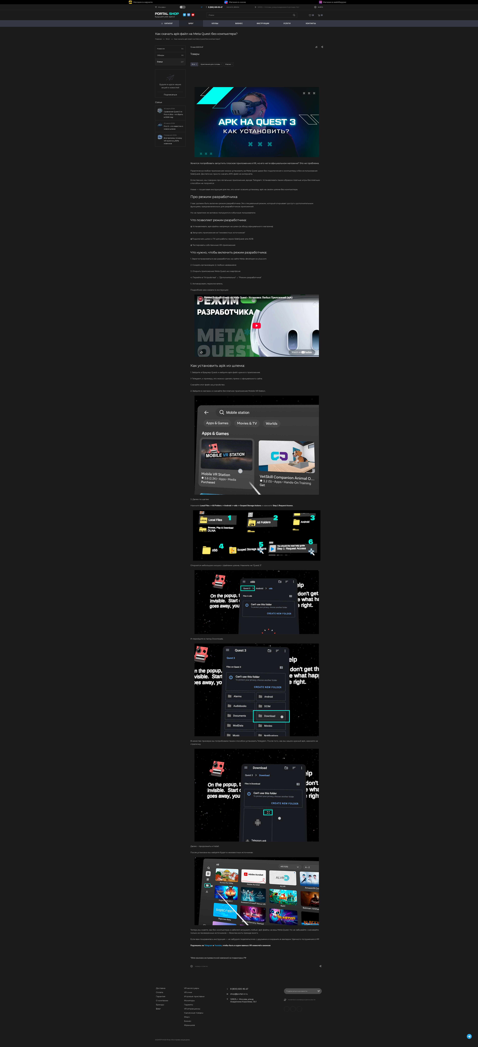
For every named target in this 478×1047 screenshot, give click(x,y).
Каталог (169, 23)
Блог (191, 23)
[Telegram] (202, 7)
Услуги (287, 23)
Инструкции (263, 23)
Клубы (215, 23)
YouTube (299, 1009)
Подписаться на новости (296, 991)
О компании (162, 1000)
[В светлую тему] (183, 7)
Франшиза (189, 1025)
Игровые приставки (194, 996)
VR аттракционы (192, 1009)
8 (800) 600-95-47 (215, 7)
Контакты (311, 23)
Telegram (293, 1009)
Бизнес (187, 1021)
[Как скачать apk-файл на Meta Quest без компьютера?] (256, 122)
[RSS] (316, 47)
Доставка (160, 988)
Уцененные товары (193, 1013)
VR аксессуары (191, 988)
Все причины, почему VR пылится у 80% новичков (173, 140)
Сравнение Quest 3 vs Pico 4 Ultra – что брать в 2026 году (173, 114)
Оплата (159, 992)
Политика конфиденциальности (301, 1000)
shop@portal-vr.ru (239, 994)
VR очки (188, 992)
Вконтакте (286, 1009)
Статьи (158, 102)
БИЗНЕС (239, 23)
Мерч (187, 1017)
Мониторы (189, 1000)
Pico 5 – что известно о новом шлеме (173, 127)
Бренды (160, 1004)
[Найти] (294, 15)
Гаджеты (188, 1004)
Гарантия (160, 996)
